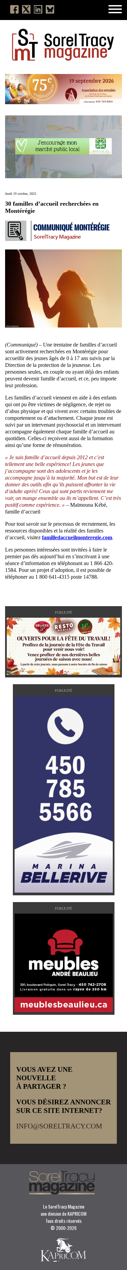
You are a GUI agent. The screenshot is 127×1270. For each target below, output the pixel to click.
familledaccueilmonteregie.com (77, 537)
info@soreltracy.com (59, 1126)
